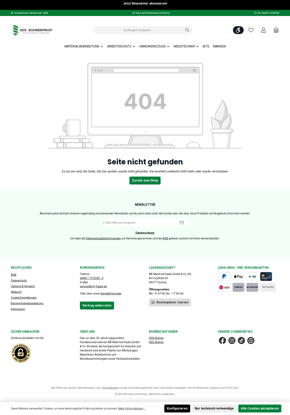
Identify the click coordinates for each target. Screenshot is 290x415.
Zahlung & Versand (23, 286)
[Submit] (182, 222)
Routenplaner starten (172, 302)
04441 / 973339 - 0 (91, 278)
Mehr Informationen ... (132, 408)
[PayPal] (224, 276)
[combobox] (138, 30)
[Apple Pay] (238, 276)
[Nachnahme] (252, 287)
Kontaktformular (111, 293)
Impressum (18, 309)
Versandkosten (110, 387)
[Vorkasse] (238, 287)
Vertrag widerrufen (96, 305)
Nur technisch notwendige (214, 408)
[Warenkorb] (275, 30)
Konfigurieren (177, 408)
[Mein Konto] (263, 30)
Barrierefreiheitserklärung (27, 303)
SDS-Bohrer (156, 338)
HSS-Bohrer (156, 342)
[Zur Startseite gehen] (32, 30)
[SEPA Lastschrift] (252, 276)
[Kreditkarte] (266, 276)
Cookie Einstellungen (24, 297)
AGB (165, 238)
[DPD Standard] (224, 287)
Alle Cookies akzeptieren (260, 408)
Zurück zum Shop (145, 180)
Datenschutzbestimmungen (103, 238)
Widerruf (16, 292)
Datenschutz (19, 280)
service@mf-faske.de (93, 286)
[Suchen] (187, 30)
